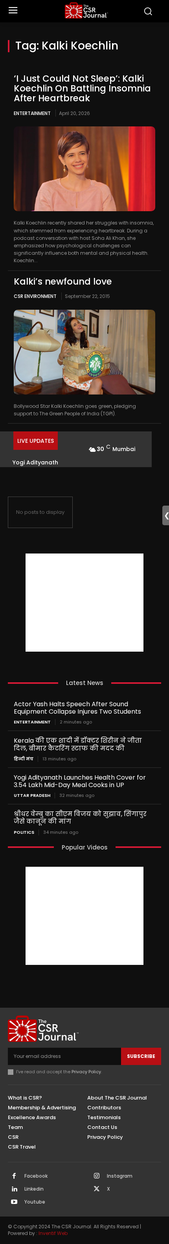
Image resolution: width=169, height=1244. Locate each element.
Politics (24, 832)
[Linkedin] (14, 1189)
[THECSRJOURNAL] (86, 10)
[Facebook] (14, 1176)
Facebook (36, 1176)
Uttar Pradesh (32, 795)
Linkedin (34, 1189)
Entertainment (32, 113)
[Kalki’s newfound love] (84, 352)
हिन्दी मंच (23, 759)
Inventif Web (53, 1233)
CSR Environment (35, 296)
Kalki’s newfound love (63, 281)
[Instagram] (96, 1176)
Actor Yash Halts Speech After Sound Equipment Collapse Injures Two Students (77, 708)
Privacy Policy (86, 1072)
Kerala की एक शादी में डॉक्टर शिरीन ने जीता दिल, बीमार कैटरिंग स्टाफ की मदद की (78, 744)
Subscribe (141, 1056)
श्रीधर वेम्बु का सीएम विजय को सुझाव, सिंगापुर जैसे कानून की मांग (80, 817)
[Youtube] (14, 1202)
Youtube (34, 1202)
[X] (96, 1189)
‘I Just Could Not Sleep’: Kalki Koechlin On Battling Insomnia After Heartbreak (82, 88)
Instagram (119, 1176)
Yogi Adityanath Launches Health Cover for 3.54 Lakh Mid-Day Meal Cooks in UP (80, 781)
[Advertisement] (84, 602)
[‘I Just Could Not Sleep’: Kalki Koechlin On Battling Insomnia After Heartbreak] (84, 168)
